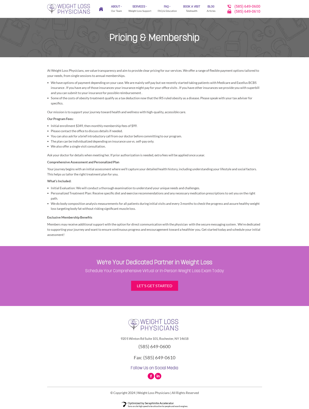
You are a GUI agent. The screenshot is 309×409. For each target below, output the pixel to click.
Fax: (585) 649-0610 (154, 357)
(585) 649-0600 (247, 6)
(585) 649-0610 (247, 11)
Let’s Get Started (154, 285)
